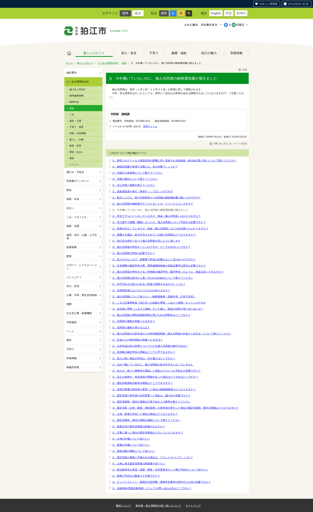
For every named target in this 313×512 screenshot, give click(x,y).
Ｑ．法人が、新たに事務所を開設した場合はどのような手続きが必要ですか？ (156, 370)
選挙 (71, 158)
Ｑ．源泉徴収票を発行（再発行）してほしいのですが (142, 191)
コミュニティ (74, 277)
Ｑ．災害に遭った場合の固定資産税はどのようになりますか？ (147, 432)
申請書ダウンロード (77, 180)
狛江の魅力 (209, 53)
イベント (74, 164)
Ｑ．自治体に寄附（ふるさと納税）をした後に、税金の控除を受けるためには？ (157, 308)
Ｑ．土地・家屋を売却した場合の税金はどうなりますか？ (145, 413)
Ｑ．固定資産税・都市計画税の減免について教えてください (146, 420)
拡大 (138, 13)
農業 (69, 256)
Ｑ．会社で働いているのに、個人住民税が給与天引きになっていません (152, 364)
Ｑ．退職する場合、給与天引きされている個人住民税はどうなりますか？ (154, 234)
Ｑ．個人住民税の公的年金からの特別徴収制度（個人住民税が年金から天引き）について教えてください (171, 333)
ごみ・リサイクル (76, 217)
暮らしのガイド (94, 53)
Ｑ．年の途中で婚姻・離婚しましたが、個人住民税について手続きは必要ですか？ (159, 222)
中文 (229, 13)
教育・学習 (75, 145)
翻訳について (123, 505)
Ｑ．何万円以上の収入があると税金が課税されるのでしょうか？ (148, 284)
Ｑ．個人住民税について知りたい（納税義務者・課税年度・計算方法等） (154, 296)
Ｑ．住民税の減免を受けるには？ (131, 327)
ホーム (69, 53)
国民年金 (74, 102)
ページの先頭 (239, 143)
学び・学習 (72, 286)
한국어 (241, 13)
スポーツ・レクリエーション (81, 267)
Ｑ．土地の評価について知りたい (131, 438)
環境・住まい (76, 152)
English (216, 13)
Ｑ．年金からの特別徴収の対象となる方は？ (137, 339)
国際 (69, 304)
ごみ (71, 114)
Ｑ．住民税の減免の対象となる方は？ (133, 321)
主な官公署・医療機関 (79, 313)
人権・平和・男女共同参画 (81, 295)
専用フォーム (150, 126)
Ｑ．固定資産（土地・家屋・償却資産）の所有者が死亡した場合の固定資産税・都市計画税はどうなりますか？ (175, 407)
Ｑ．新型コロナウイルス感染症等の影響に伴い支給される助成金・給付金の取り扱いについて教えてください (174, 160)
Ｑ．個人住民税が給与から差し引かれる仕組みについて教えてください (152, 277)
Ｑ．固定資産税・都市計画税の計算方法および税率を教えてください (151, 401)
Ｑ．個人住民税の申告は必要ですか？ (133, 253)
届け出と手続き (77, 89)
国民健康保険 (76, 95)
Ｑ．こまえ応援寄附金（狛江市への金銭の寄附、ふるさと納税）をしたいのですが (159, 302)
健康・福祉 (179, 53)
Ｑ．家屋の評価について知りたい (131, 444)
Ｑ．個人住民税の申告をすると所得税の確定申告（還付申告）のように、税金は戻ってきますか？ (168, 271)
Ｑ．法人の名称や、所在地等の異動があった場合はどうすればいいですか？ (155, 376)
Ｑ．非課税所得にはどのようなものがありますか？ (141, 290)
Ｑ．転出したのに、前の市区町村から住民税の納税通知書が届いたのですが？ (156, 197)
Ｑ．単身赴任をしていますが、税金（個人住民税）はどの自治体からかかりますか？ (160, 228)
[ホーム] (85, 30)
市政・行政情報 (77, 133)
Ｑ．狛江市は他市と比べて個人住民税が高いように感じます (146, 240)
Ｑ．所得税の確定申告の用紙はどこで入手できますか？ (143, 352)
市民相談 (71, 322)
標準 (125, 13)
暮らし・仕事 (76, 139)
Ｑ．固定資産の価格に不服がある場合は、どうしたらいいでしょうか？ (152, 457)
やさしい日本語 (268, 3)
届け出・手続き (75, 172)
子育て (153, 53)
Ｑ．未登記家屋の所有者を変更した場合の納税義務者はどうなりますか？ (154, 389)
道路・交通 (72, 226)
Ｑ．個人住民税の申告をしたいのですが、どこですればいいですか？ (151, 247)
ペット (70, 331)
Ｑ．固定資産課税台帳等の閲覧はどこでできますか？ (142, 383)
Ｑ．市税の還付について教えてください (135, 178)
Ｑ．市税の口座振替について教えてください (137, 172)
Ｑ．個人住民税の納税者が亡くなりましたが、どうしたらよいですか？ (152, 203)
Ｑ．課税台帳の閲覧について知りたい (133, 451)
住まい (70, 208)
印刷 (244, 69)
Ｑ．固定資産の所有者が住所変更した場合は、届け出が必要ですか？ (151, 395)
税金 (124, 63)
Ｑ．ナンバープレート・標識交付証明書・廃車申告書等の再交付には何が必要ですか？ (161, 482)
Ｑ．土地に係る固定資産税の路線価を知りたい (138, 463)
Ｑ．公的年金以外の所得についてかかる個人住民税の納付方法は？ (150, 345)
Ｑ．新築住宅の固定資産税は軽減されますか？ (138, 426)
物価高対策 (72, 367)
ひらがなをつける (298, 3)
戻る (225, 143)
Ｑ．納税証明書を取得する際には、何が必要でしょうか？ (145, 166)
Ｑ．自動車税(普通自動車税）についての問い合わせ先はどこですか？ (151, 488)
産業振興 (71, 247)
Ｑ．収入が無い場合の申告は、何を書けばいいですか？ (143, 358)
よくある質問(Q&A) (107, 63)
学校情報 (71, 358)
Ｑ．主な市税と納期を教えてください (133, 185)
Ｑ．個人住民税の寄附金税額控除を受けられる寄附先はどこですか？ (151, 315)
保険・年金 (72, 199)
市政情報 (236, 53)
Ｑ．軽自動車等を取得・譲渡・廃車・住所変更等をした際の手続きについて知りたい (160, 469)
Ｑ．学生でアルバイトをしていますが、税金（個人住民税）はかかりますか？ (156, 216)
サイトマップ (193, 505)
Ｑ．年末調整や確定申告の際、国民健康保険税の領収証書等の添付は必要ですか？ (159, 265)
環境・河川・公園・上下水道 (81, 237)
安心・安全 (129, 53)
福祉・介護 (75, 120)
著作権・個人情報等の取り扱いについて (158, 505)
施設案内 (71, 72)
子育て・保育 (76, 127)
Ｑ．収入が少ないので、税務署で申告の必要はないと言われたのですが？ (154, 259)
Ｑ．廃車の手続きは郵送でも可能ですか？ (136, 475)
